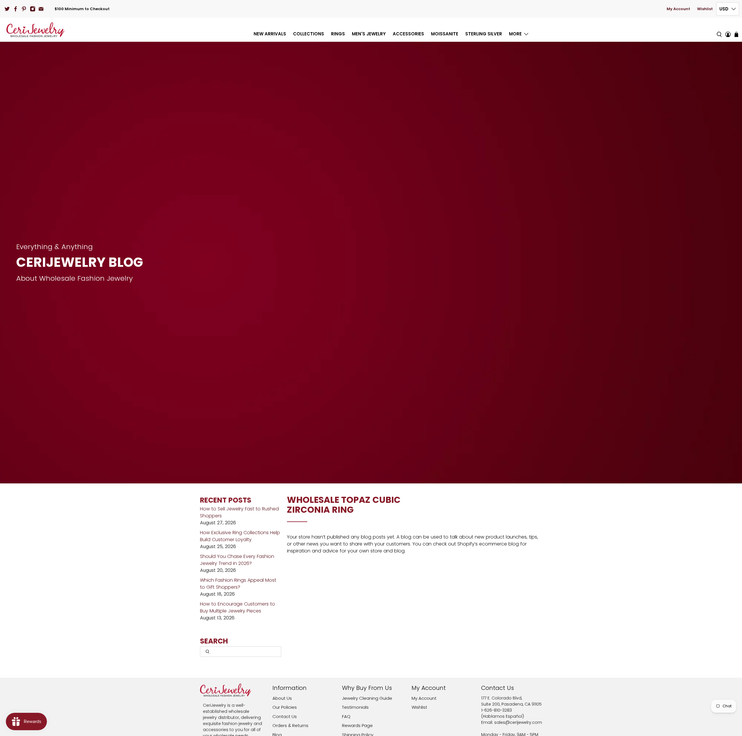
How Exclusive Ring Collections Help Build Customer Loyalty (240, 536)
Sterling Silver (483, 34)
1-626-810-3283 (496, 710)
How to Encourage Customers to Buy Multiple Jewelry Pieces (237, 607)
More (515, 34)
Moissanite (444, 34)
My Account (678, 9)
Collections (308, 34)
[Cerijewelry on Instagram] (32, 9)
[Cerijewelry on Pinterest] (24, 9)
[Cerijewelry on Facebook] (15, 9)
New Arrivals (270, 34)
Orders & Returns (290, 725)
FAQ (346, 716)
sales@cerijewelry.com (518, 722)
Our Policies (284, 707)
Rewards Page (357, 725)
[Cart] (736, 34)
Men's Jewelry (369, 34)
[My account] (728, 30)
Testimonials (355, 707)
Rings (338, 34)
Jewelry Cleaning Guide (367, 698)
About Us (282, 698)
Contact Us (284, 716)
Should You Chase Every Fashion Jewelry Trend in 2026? (237, 560)
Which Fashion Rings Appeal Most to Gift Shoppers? (238, 583)
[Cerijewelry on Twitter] (7, 9)
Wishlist (705, 9)
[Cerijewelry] (35, 29)
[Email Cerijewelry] (41, 9)
